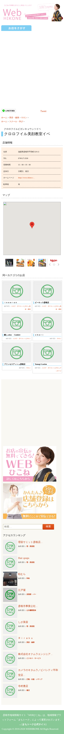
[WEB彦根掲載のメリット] (29, 463)
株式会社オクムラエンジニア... (35, 654)
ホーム (4, 117)
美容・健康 (14, 117)
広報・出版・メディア (34, 679)
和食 (28, 578)
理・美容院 (30, 546)
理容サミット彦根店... (30, 542)
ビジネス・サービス (33, 658)
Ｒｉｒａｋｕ (25, 638)
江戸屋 (22, 590)
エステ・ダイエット (17, 306)
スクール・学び (16, 121)
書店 (28, 690)
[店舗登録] (29, 501)
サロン (24, 117)
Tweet (43, 111)
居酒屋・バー (31, 594)
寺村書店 (23, 686)
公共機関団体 (31, 610)
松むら (22, 574)
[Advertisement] (32, 65)
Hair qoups (23, 558)
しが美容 (23, 622)
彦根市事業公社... (28, 606)
